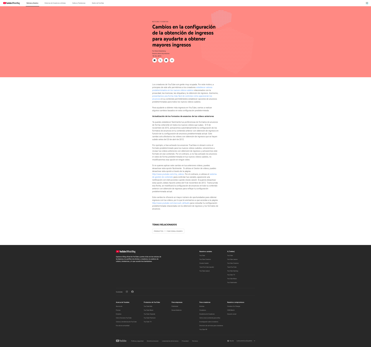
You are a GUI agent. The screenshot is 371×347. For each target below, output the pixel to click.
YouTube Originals (149, 314)
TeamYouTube (232, 267)
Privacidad (185, 341)
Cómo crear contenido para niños (209, 318)
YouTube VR (203, 329)
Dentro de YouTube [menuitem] (98, 3)
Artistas (201, 306)
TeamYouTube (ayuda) (206, 267)
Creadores (202, 310)
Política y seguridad (137, 341)
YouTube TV (231, 275)
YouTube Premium (150, 318)
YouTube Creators (205, 259)
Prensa (118, 310)
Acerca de (119, 306)
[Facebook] (132, 292)
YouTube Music (232, 278)
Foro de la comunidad (122, 325)
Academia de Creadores (207, 314)
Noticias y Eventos (160, 21)
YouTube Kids (148, 306)
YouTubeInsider (232, 282)
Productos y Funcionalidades (168, 231)
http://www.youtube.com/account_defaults (171, 203)
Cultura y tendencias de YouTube (126, 322)
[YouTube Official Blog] (11, 3)
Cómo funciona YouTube (123, 318)
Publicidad (175, 306)
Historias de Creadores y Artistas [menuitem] (55, 3)
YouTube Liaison (204, 271)
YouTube (202, 255)
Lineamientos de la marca (170, 341)
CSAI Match (231, 310)
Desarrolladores (177, 310)
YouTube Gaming (232, 271)
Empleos (118, 314)
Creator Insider (204, 263)
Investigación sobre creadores (208, 322)
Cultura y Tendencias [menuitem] (78, 3)
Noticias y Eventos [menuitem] (32, 3)
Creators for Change (233, 306)
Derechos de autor (153, 341)
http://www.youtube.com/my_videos (168, 174)
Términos (195, 341)
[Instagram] (127, 292)
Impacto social (231, 314)
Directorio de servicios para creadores (211, 325)
